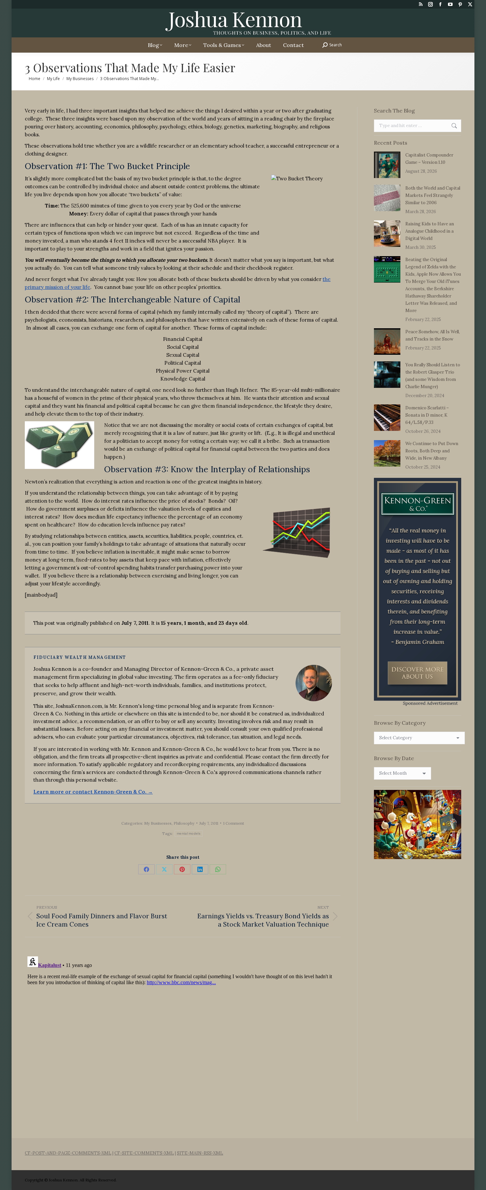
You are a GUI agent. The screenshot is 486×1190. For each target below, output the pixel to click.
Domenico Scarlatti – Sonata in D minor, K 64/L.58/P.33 (427, 415)
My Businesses (158, 823)
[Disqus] (183, 1036)
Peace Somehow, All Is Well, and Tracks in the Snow (432, 335)
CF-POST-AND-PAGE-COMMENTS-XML (68, 1153)
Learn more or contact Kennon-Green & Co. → (93, 792)
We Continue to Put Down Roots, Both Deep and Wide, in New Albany (431, 451)
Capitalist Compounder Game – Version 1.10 (429, 158)
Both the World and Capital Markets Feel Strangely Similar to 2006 (432, 195)
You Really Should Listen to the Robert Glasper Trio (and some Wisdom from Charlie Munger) (432, 375)
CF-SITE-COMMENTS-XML (144, 1153)
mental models (188, 833)
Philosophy (184, 823)
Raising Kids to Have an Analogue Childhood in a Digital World (429, 231)
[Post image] (387, 165)
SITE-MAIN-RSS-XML (200, 1153)
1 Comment (233, 823)
